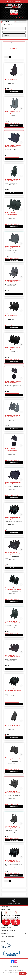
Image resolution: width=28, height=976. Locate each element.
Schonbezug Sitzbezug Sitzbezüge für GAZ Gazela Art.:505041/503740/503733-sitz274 (13, 861)
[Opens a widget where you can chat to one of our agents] (23, 973)
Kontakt (4, 965)
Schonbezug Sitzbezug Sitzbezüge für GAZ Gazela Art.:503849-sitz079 (12, 656)
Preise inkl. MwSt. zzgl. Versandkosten (12, 89)
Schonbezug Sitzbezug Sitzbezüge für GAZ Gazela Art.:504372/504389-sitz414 (13, 758)
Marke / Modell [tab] (5, 21)
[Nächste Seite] (14, 57)
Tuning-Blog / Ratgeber (7, 936)
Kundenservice (5, 939)
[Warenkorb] (25, 17)
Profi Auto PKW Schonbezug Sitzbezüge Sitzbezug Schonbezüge (13, 78)
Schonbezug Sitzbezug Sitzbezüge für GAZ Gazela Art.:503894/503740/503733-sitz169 (13, 689)
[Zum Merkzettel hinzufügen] (21, 74)
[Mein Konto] (19, 17)
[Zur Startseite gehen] (14, 6)
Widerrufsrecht (9, 965)
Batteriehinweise (21, 965)
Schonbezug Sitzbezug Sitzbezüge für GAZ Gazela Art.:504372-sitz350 (12, 724)
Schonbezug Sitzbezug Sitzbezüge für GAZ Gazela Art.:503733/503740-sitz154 (13, 588)
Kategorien (15, 42)
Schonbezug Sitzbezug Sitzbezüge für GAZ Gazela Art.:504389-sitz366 (12, 827)
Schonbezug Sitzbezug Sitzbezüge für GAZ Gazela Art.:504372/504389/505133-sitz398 (13, 792)
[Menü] (2, 17)
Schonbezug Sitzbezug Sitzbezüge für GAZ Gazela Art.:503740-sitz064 (12, 622)
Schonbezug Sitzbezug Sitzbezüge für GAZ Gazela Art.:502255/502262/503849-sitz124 (13, 553)
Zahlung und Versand (14, 966)
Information (4, 933)
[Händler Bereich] (22, 17)
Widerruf (15, 965)
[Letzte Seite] (17, 57)
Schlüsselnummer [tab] (18, 21)
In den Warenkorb (14, 91)
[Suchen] (13, 17)
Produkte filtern (14, 48)
